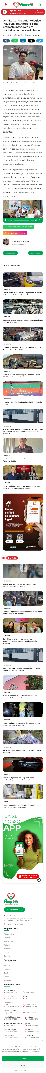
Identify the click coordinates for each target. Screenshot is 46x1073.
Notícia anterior (11, 253)
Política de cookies (21, 1070)
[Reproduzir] (6, 220)
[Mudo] (36, 220)
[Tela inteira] (40, 220)
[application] (23, 211)
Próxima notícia (35, 253)
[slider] (21, 220)
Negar (23, 1065)
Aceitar (23, 1059)
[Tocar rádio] (5, 12)
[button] (42, 1041)
